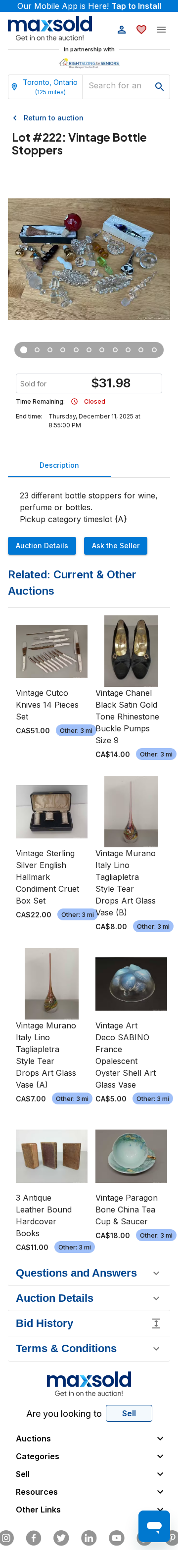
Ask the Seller (115, 545)
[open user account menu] (122, 29)
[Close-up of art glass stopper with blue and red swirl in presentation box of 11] (36, 350)
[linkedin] (89, 1538)
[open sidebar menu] (161, 29)
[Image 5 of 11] (75, 350)
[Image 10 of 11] (140, 350)
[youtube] (117, 1538)
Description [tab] (59, 465)
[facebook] (33, 1538)
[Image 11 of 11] (154, 350)
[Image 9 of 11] (128, 350)
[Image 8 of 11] (115, 350)
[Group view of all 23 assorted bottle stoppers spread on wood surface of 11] (23, 350)
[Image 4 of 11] (62, 350)
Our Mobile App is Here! (89, 6)
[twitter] (61, 1538)
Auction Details (42, 545)
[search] (160, 87)
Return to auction (54, 117)
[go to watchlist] (141, 29)
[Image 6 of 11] (89, 350)
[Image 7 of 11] (101, 350)
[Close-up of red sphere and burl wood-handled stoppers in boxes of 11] (49, 350)
